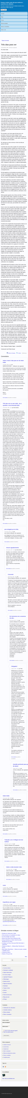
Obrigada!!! (14, 666)
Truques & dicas (6, 988)
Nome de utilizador (6, 1022)
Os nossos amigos (7, 974)
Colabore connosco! (7, 1044)
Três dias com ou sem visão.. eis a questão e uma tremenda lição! (12, 404)
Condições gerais (6, 1057)
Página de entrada (5, 40)
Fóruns (2, 20)
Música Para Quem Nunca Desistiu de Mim (11, 938)
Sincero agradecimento (12, 547)
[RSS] (5, 1066)
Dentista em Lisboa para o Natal (9, 933)
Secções (4, 965)
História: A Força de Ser (7, 953)
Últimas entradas (4, 23)
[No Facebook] (3, 1066)
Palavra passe (5, 1026)
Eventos (2, 13)
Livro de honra (6, 1046)
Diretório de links (6, 981)
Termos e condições (7, 1055)
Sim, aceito (3, 9)
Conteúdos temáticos (7, 1009)
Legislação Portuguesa (7, 976)
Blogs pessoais (6, 997)
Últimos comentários (5, 26)
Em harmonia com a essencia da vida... (18, 617)
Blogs (2, 17)
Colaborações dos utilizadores (9, 1007)
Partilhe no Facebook (11, 353)
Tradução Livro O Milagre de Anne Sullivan (13, 840)
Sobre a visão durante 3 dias (14, 867)
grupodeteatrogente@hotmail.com (9, 921)
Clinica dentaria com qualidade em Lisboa (11, 935)
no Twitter (19, 353)
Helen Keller (6, 796)
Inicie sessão (5, 397)
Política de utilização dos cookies (9, 1053)
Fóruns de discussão (7, 994)
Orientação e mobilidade (8, 970)
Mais (26, 956)
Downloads (5, 985)
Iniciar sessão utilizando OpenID (11, 1030)
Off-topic (5, 999)
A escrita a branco (6, 968)
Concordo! (11, 574)
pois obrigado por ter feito (11, 529)
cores (4, 885)
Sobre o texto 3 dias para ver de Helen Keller (13, 361)
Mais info (11, 7)
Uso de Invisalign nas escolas (8, 936)
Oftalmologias (6, 979)
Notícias (5, 990)
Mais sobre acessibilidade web (8, 1078)
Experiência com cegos (9, 902)
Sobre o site (3, 29)
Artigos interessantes (7, 972)
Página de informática (7, 983)
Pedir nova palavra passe (8, 1032)
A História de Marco (6, 952)
